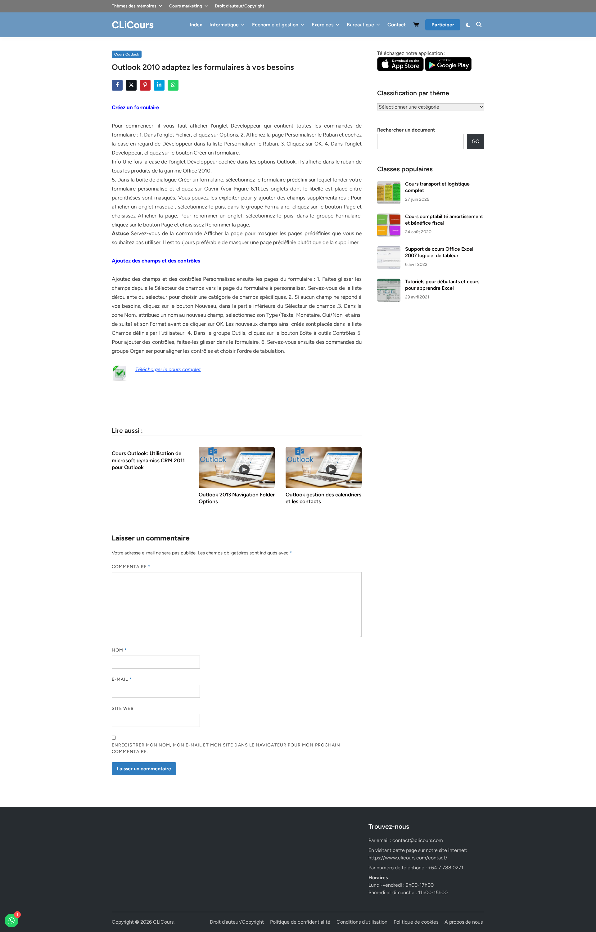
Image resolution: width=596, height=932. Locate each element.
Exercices (322, 25)
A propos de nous (464, 922)
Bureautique (360, 25)
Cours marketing (185, 6)
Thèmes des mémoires (134, 6)
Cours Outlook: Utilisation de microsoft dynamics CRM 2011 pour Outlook (148, 460)
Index (196, 25)
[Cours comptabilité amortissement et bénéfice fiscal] (388, 217)
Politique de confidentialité (300, 922)
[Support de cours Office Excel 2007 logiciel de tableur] (388, 250)
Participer (442, 25)
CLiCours (133, 25)
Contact (396, 25)
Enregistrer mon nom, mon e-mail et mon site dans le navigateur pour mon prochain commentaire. (226, 748)
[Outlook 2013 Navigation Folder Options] (237, 467)
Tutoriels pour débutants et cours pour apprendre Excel (442, 285)
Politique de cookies (416, 922)
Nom (119, 650)
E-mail (122, 679)
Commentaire (131, 566)
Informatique (224, 25)
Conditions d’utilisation (361, 922)
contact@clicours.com (417, 840)
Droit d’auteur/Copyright (239, 6)
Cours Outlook (126, 54)
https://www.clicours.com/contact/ (407, 858)
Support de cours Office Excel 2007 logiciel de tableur (439, 252)
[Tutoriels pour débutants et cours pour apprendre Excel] (388, 282)
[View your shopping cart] (416, 26)
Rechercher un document (406, 130)
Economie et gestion (275, 25)
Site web (123, 708)
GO (475, 141)
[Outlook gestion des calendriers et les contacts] (324, 467)
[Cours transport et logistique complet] (388, 184)
